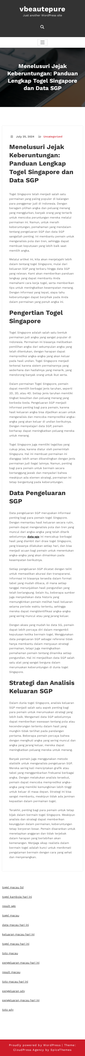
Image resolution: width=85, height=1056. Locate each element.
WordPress (52, 1045)
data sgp (33, 536)
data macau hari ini (15, 925)
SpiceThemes (61, 1050)
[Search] (42, 27)
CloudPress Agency (28, 1050)
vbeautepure (42, 9)
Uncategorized (52, 136)
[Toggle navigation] (43, 42)
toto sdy (7, 1009)
